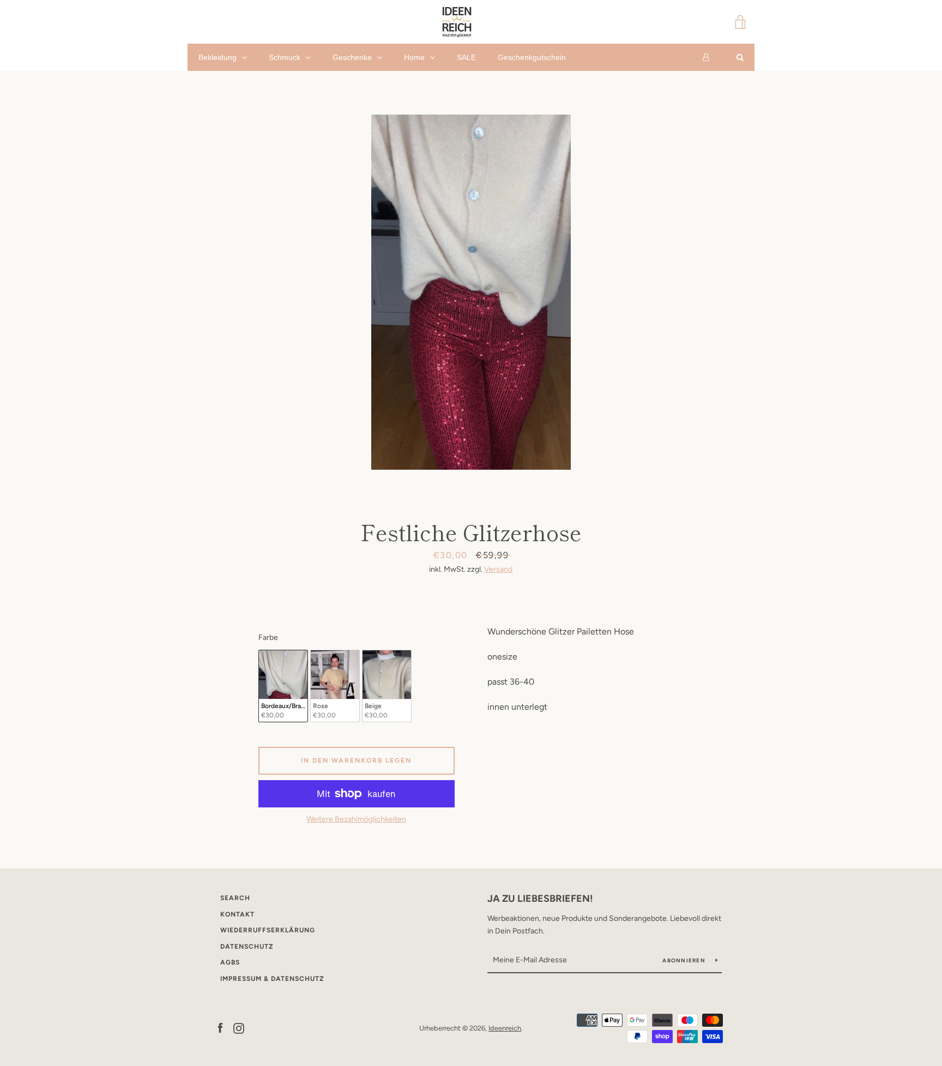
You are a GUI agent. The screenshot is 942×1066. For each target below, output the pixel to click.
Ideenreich (504, 1028)
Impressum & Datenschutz (272, 979)
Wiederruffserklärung (267, 930)
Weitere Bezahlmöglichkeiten (356, 819)
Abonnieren (684, 960)
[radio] (283, 686)
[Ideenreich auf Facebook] (220, 1027)
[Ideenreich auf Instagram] (238, 1027)
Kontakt (237, 914)
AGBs (230, 962)
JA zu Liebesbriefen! (540, 899)
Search (235, 898)
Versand (498, 569)
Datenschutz (247, 946)
